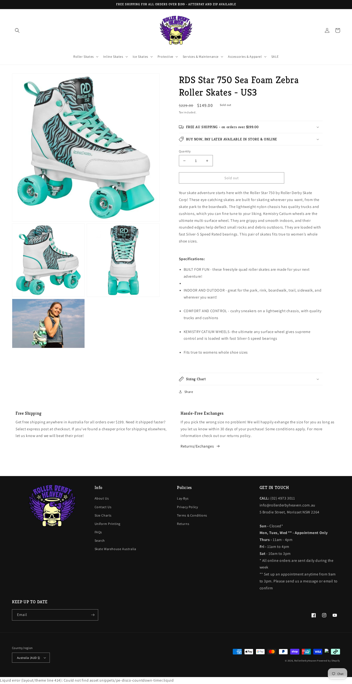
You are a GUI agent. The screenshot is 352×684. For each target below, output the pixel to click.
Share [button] (188, 392)
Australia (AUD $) (28, 658)
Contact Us (103, 507)
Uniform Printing (108, 524)
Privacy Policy (187, 507)
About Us (102, 498)
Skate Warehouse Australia (115, 549)
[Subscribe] (92, 615)
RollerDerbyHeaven (305, 660)
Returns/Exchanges (197, 446)
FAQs (98, 532)
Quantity (185, 151)
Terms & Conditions (192, 515)
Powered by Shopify (328, 660)
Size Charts (103, 515)
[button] (17, 30)
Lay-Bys (182, 498)
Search (100, 540)
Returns (183, 524)
